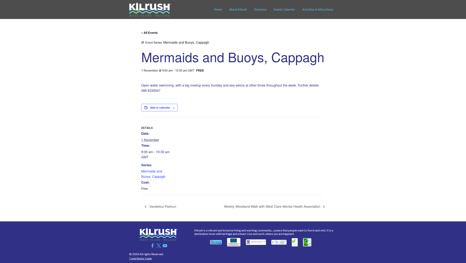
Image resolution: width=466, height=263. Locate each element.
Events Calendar (284, 9)
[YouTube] (165, 245)
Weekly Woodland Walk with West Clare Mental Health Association (272, 206)
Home (218, 9)
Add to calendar (160, 107)
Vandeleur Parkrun (162, 206)
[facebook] (152, 245)
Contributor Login (140, 258)
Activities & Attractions (317, 9)
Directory (260, 9)
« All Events (149, 32)
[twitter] (159, 245)
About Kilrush (238, 9)
